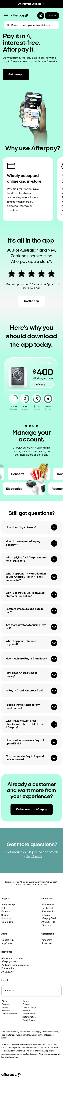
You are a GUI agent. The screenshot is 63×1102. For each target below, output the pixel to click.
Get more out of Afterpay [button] (31, 809)
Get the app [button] (15, 74)
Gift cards (46, 925)
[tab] (26, 426)
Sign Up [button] (52, 15)
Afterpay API (7, 972)
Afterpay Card (48, 918)
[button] (40, 15)
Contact (5, 912)
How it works (48, 905)
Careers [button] (5, 1004)
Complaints (7, 922)
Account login (8, 905)
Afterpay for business (12, 958)
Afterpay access (9, 961)
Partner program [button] (9, 1014)
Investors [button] (6, 1011)
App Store (6, 943)
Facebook (46, 943)
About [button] (4, 1001)
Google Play (7, 940)
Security (5, 915)
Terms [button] (26, 1001)
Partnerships (7, 968)
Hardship (6, 918)
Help (3, 908)
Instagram (46, 940)
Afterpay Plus (48, 922)
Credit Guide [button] (29, 1020)
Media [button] (5, 1007)
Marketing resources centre (15, 965)
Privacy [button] (26, 1004)
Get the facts (47, 908)
